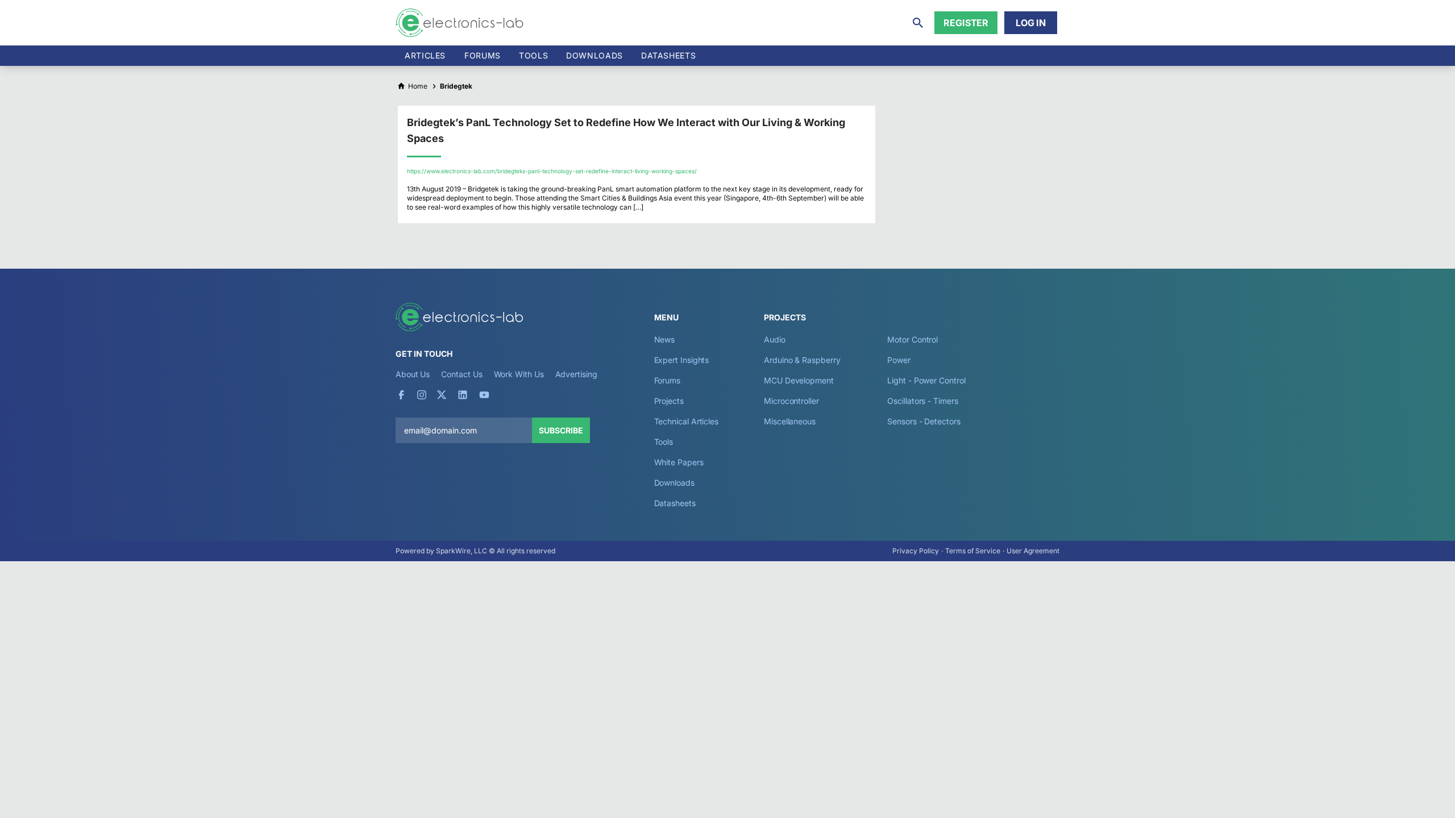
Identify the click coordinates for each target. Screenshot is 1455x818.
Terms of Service (972, 550)
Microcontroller (791, 401)
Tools (533, 55)
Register (965, 22)
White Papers (679, 462)
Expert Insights (681, 360)
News (664, 339)
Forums (482, 55)
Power (899, 360)
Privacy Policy (915, 550)
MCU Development (799, 380)
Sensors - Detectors (923, 421)
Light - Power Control (926, 380)
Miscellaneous (790, 421)
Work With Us (519, 374)
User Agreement (1033, 550)
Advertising (576, 374)
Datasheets (668, 55)
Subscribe (561, 430)
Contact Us (461, 374)
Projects (669, 401)
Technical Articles (686, 421)
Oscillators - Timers (922, 401)
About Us (413, 374)
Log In (1031, 22)
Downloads (674, 482)
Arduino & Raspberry (802, 360)
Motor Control (912, 339)
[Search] (918, 22)
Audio (774, 339)
